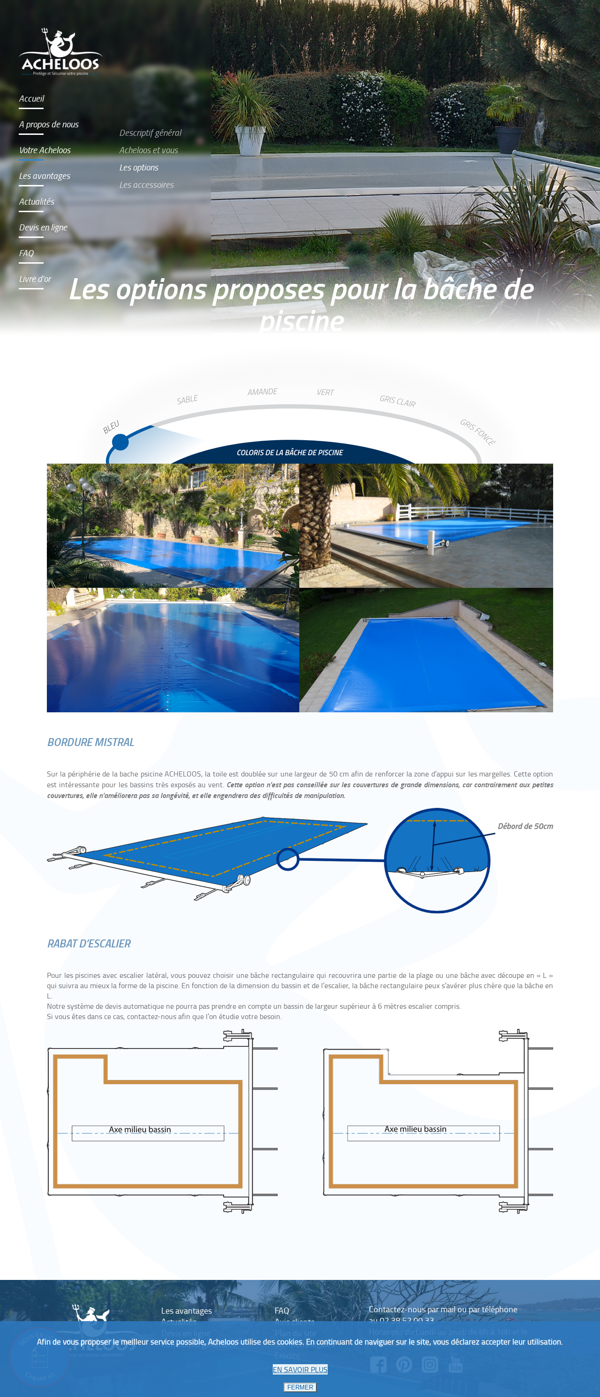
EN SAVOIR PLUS (300, 1369)
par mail (442, 1309)
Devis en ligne (43, 227)
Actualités (36, 201)
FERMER (300, 1387)
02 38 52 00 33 (407, 1320)
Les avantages (44, 175)
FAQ (26, 252)
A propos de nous (48, 124)
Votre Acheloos (44, 149)
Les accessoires (146, 184)
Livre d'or (35, 278)
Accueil (31, 98)
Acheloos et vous (148, 149)
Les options (138, 167)
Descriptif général (150, 132)
